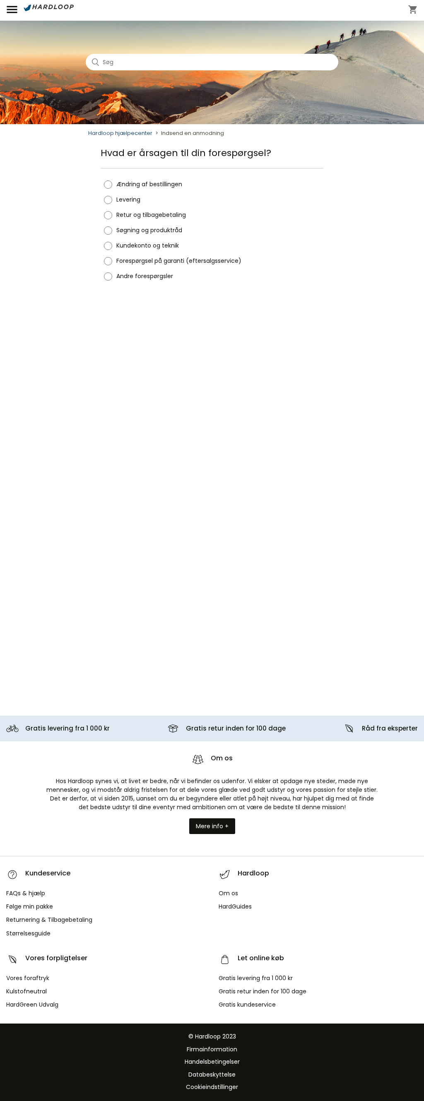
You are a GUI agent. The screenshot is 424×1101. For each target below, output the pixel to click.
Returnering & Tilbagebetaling (49, 920)
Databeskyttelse (212, 1074)
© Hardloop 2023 (212, 1036)
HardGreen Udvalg (32, 1004)
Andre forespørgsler (144, 276)
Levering (128, 199)
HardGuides (235, 906)
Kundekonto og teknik (147, 245)
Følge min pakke (29, 906)
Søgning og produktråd (149, 230)
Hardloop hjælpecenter (120, 133)
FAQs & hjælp (25, 893)
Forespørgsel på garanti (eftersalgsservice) (178, 261)
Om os (228, 893)
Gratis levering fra (67, 728)
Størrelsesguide (28, 933)
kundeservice (247, 1004)
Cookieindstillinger (212, 1087)
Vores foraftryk (27, 978)
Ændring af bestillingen (149, 184)
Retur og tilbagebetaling (151, 215)
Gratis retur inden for (236, 728)
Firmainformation (212, 1049)
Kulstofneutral (26, 991)
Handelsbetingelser (212, 1062)
